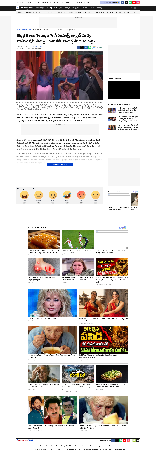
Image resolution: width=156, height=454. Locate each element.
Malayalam (20, 2)
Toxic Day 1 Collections (130, 12)
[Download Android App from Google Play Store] (134, 440)
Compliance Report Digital (104, 446)
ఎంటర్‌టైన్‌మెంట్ (52, 8)
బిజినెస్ (92, 8)
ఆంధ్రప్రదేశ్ (75, 8)
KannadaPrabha (47, 2)
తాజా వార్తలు (40, 8)
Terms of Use (50, 446)
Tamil (62, 2)
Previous (134, 12)
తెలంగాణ (84, 8)
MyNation (87, 2)
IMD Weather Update (33, 12)
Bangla (68, 2)
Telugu (56, 2)
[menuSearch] (138, 8)
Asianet (24, 440)
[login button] (132, 8)
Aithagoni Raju (37, 46)
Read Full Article (60, 164)
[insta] (138, 2)
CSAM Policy (70, 446)
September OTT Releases (64, 12)
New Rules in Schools (101, 12)
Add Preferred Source (108, 2)
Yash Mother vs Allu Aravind (83, 12)
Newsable (29, 2)
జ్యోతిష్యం (100, 8)
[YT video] (134, 2)
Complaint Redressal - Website (85, 446)
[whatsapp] (130, 2)
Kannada (37, 2)
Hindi (73, 2)
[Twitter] (126, 2)
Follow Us (100, 47)
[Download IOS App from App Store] (138, 440)
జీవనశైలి (67, 8)
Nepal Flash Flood (116, 12)
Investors (117, 446)
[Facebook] (122, 2)
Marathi (79, 2)
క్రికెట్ (61, 8)
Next (138, 12)
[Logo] (25, 8)
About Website (40, 446)
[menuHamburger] (135, 8)
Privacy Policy (60, 446)
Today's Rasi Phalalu (47, 12)
